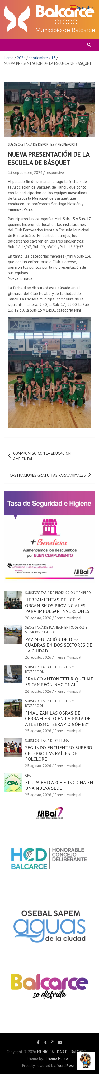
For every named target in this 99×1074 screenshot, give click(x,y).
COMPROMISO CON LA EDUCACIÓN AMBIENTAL (42, 456)
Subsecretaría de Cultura (47, 740)
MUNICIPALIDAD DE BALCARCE (62, 1051)
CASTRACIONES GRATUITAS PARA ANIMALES (48, 475)
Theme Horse (56, 1058)
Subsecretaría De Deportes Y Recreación (42, 144)
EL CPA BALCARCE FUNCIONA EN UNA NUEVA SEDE (59, 785)
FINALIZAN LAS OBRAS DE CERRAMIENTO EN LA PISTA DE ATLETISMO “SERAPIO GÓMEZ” (58, 718)
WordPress (66, 1065)
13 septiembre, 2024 (25, 172)
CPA (28, 775)
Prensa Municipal (68, 617)
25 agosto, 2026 (38, 730)
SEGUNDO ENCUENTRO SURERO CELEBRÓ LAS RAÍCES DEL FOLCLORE (58, 753)
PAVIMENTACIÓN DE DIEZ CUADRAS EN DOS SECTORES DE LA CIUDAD (58, 645)
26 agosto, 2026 (38, 617)
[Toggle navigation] (10, 45)
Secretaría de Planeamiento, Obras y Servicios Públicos (56, 629)
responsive (55, 172)
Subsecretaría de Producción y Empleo (58, 593)
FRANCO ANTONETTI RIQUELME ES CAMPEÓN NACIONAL (59, 682)
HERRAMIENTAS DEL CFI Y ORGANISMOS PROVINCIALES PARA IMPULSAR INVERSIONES (57, 605)
